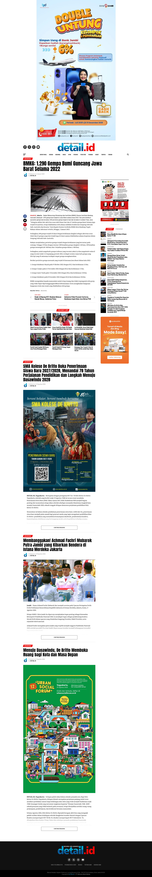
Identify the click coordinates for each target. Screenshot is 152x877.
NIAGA (64, 154)
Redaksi (80, 865)
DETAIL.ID (33, 175)
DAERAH (51, 154)
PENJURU (75, 154)
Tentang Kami (88, 865)
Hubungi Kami (97, 865)
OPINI (69, 154)
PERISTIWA (83, 154)
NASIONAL (57, 154)
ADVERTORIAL (43, 154)
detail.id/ (33, 215)
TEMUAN (110, 154)
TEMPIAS (103, 154)
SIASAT (97, 154)
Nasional (44, 290)
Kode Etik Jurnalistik (57, 865)
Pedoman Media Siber (70, 865)
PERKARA (90, 154)
